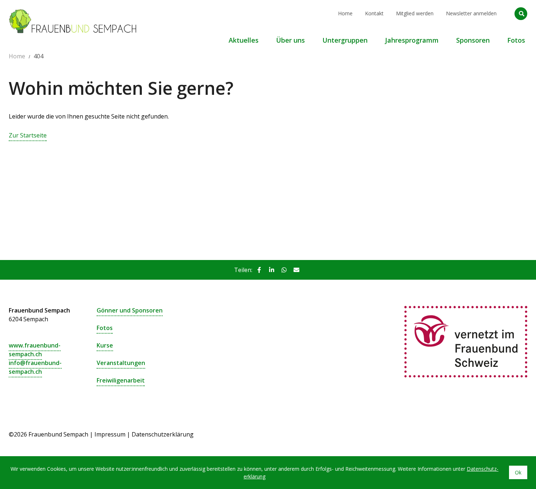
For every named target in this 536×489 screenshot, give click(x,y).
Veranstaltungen (121, 363)
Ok (518, 472)
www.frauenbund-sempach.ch (35, 349)
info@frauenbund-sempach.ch (35, 367)
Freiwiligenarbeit (121, 380)
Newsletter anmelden (471, 13)
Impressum (109, 434)
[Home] (72, 9)
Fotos (105, 328)
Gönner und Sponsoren (130, 310)
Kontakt (374, 13)
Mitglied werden (415, 13)
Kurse (105, 345)
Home (345, 13)
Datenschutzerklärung (163, 434)
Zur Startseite (28, 135)
